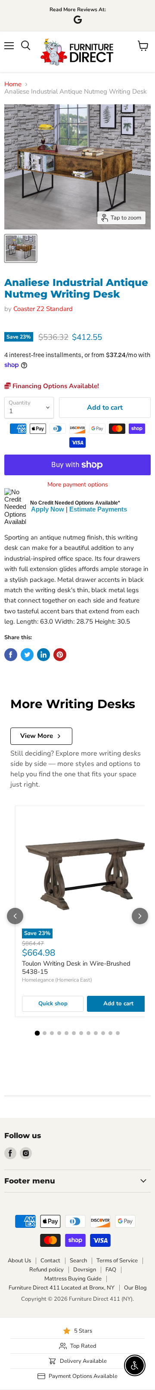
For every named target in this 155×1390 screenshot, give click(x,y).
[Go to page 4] (59, 1033)
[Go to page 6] (74, 1033)
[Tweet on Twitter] (27, 654)
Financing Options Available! (55, 386)
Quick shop (53, 1003)
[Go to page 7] (81, 1033)
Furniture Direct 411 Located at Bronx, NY (62, 1288)
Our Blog (135, 1288)
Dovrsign (84, 1270)
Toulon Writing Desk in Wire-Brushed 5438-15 (76, 967)
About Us (19, 1260)
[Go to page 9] (96, 1033)
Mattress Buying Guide (73, 1279)
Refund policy (46, 1270)
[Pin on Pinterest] (59, 654)
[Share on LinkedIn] (43, 654)
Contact (50, 1260)
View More (36, 735)
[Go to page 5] (66, 1033)
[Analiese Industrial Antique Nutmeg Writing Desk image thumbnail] (21, 248)
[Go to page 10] (103, 1033)
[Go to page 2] (44, 1033)
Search (78, 1260)
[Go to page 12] (118, 1033)
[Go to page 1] (37, 1033)
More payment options (77, 484)
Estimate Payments (98, 509)
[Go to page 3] (52, 1033)
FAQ (110, 1270)
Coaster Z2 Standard (43, 308)
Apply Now (47, 509)
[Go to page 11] (110, 1033)
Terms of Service (117, 1260)
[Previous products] (15, 916)
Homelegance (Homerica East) (57, 979)
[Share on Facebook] (10, 654)
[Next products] (140, 916)
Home (13, 84)
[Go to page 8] (88, 1033)
